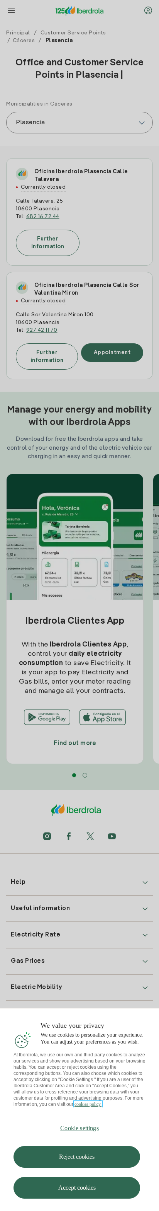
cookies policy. (87, 1104)
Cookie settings (79, 1128)
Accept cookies (77, 1187)
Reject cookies (77, 1156)
